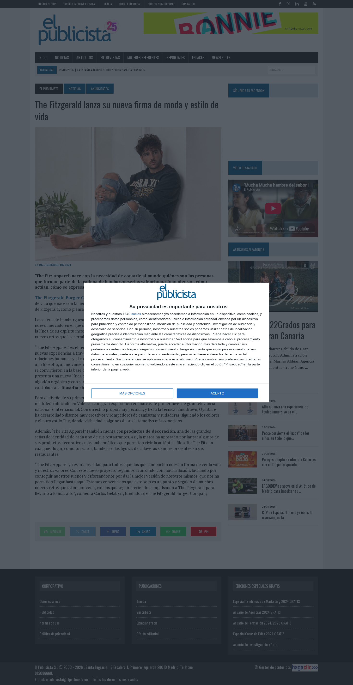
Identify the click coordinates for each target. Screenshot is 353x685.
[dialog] (176, 342)
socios (136, 313)
